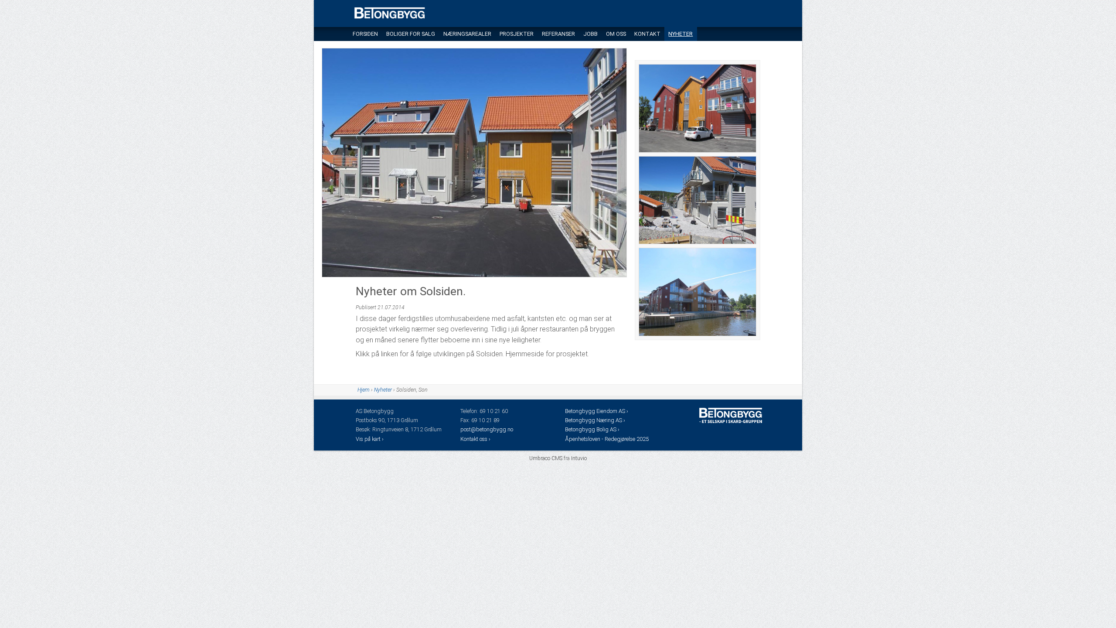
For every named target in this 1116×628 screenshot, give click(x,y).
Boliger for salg (410, 34)
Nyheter (680, 34)
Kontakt (647, 34)
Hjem (363, 390)
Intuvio (579, 458)
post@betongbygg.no (486, 429)
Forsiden (365, 34)
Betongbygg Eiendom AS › (597, 411)
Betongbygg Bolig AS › (593, 429)
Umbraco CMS (545, 458)
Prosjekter (517, 34)
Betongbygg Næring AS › (595, 420)
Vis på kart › (370, 439)
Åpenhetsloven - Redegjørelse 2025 (607, 439)
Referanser (558, 34)
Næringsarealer (467, 34)
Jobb (590, 34)
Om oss (616, 34)
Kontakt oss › (475, 439)
